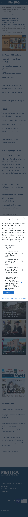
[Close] (24, 218)
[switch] (22, 253)
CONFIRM (8, 292)
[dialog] (14, 258)
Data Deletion (5, 298)
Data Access (14, 298)
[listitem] (14, 247)
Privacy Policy (22, 298)
